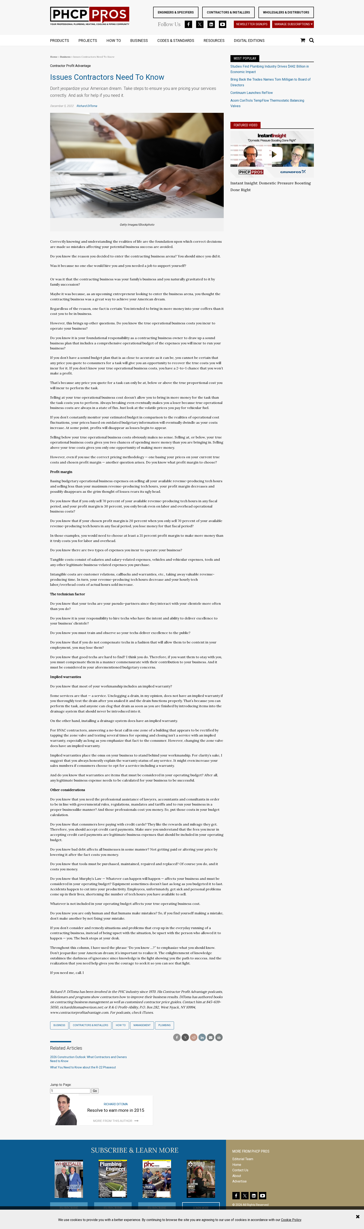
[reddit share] (193, 1038)
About (236, 1176)
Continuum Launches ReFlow (251, 93)
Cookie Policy (291, 1220)
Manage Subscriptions (292, 24)
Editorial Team (242, 1159)
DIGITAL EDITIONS (249, 40)
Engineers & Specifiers (176, 12)
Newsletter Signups (252, 24)
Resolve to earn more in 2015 (115, 1110)
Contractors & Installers (228, 12)
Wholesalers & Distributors (286, 12)
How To (121, 1025)
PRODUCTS (59, 40)
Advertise (239, 1181)
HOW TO (114, 40)
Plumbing (164, 1025)
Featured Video (245, 125)
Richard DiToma (86, 106)
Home (54, 56)
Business (65, 56)
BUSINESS (139, 40)
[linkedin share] (202, 1038)
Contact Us (240, 1170)
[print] (219, 1038)
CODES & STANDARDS (175, 40)
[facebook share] (177, 1038)
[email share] (210, 1038)
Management (142, 1025)
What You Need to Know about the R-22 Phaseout (83, 1067)
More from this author (112, 1120)
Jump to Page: (60, 1085)
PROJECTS (88, 40)
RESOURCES (214, 40)
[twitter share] (185, 1038)
